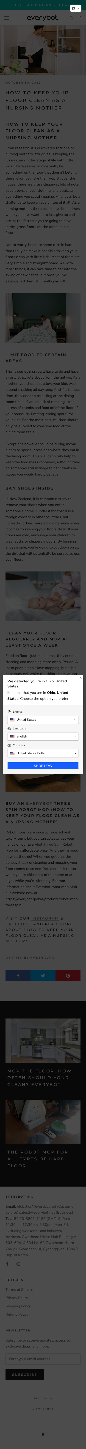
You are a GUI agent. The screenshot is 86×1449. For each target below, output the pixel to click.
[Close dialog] (80, 677)
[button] (75, 8)
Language (19, 729)
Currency (19, 745)
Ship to (17, 712)
